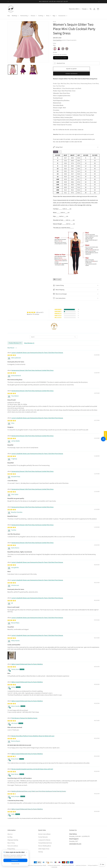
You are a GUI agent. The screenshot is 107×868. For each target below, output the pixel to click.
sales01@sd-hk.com (75, 843)
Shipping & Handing (13, 840)
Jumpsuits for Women (44, 840)
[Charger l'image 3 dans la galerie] (23, 69)
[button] (15, 15)
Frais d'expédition (57, 40)
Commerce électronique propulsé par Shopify (36, 865)
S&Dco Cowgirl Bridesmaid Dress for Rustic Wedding (27, 664)
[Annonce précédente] (8, 1)
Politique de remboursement (54, 865)
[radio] (54, 48)
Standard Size (61, 63)
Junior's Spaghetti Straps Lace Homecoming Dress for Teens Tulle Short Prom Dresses (37, 352)
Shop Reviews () (29, 343)
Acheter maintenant (71, 73)
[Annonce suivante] (99, 1)
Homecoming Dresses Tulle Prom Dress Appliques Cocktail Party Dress (32, 370)
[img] (35, 312)
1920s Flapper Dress (43, 849)
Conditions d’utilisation (81, 865)
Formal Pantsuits (43, 837)
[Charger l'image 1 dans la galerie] (12, 69)
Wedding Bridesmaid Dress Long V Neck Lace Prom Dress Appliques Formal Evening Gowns (38, 791)
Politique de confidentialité (68, 865)
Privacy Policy (11, 849)
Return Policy (11, 843)
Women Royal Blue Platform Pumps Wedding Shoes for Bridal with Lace (32, 736)
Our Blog (10, 837)
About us (10, 834)
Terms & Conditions (13, 846)
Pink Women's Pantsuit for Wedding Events (24, 718)
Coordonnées (54, 867)
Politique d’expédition (93, 865)
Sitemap (40, 851)
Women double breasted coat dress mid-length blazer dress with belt (32, 769)
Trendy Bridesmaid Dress (45, 843)
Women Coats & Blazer (44, 834)
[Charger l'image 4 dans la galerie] (33, 69)
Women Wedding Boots (44, 846)
